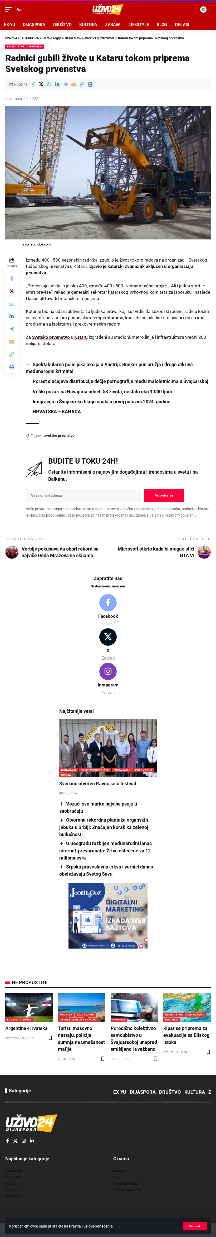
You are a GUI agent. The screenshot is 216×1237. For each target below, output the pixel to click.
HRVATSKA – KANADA (57, 411)
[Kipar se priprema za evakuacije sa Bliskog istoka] (187, 1007)
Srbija (66, 775)
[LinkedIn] (32, 1141)
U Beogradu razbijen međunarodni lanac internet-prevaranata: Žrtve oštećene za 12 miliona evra (105, 851)
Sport (27, 1019)
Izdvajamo (122, 770)
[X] (108, 644)
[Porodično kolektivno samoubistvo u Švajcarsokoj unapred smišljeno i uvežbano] (134, 1007)
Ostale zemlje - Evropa (78, 1019)
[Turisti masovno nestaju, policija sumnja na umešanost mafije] (81, 1007)
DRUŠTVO (170, 1092)
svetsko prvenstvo (59, 435)
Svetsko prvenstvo (51, 337)
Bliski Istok (16, 46)
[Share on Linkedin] (57, 84)
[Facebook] (108, 610)
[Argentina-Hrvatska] (29, 1007)
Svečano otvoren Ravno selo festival (97, 783)
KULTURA (194, 1092)
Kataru (80, 337)
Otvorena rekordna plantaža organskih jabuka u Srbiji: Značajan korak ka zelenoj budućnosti (103, 827)
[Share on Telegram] (65, 84)
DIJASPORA (143, 1092)
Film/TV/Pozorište (95, 770)
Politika (171, 1019)
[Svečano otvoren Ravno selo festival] (108, 748)
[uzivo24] (108, 9)
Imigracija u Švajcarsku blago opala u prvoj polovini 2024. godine (101, 401)
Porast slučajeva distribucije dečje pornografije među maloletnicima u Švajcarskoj (120, 381)
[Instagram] (108, 679)
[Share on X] (41, 84)
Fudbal (12, 1019)
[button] (195, 1226)
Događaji (68, 770)
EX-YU (119, 1092)
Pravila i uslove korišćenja (91, 1226)
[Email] (73, 84)
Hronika (35, 46)
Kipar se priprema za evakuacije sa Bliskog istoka (186, 1035)
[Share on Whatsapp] (49, 84)
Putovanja (144, 770)
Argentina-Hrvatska (26, 1028)
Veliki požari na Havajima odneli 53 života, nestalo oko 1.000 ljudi (102, 391)
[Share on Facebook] (33, 84)
